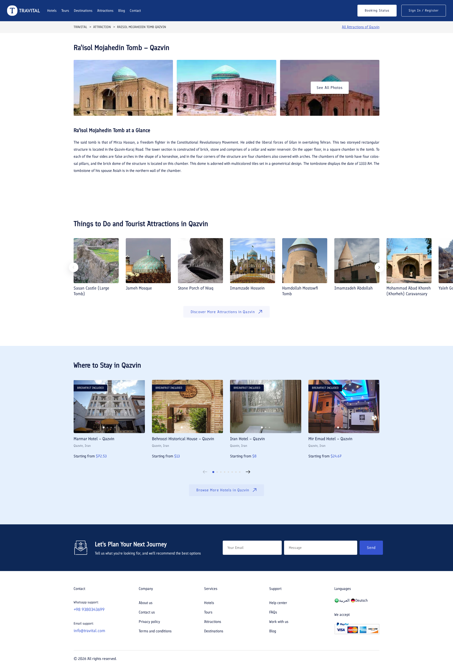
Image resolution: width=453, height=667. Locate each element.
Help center (278, 603)
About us (145, 603)
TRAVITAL (80, 27)
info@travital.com (89, 630)
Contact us (147, 612)
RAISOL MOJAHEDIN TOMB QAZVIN (141, 27)
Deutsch (361, 600)
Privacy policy (149, 621)
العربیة (344, 600)
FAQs (273, 612)
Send (371, 547)
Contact (135, 10)
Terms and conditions (155, 631)
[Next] (379, 267)
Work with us (278, 621)
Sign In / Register (424, 10)
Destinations (83, 10)
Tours (65, 10)
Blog (121, 10)
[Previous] (73, 267)
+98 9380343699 (89, 609)
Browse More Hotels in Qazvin (222, 490)
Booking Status (377, 10)
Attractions (105, 10)
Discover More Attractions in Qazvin (223, 312)
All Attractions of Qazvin (360, 27)
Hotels (52, 10)
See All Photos (330, 87)
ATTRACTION (102, 27)
